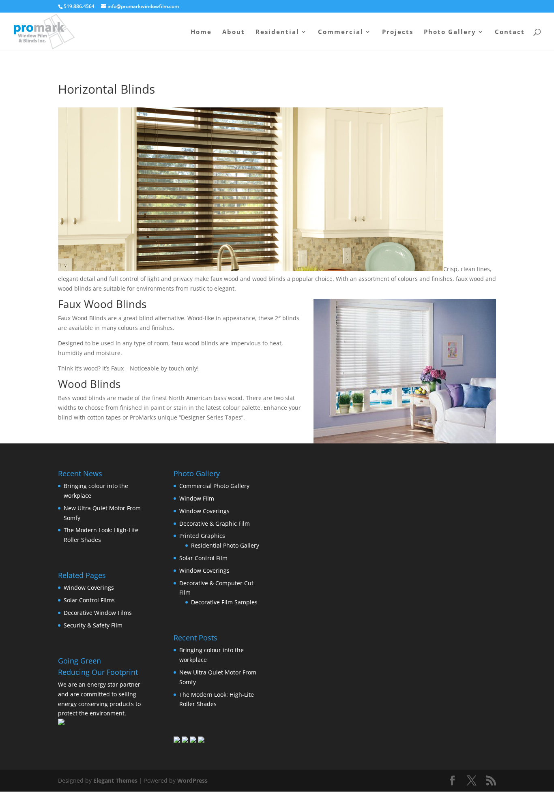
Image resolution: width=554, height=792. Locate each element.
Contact (510, 32)
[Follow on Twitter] (185, 741)
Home (201, 32)
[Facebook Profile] (177, 741)
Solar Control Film (203, 558)
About (233, 32)
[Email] (201, 741)
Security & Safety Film (93, 625)
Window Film (196, 498)
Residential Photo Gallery (225, 545)
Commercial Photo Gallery (214, 486)
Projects (397, 32)
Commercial (340, 32)
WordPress (192, 780)
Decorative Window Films (98, 612)
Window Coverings (89, 587)
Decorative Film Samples (224, 602)
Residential (277, 32)
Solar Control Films (89, 600)
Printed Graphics (202, 535)
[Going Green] (61, 723)
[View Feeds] (193, 741)
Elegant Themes (115, 780)
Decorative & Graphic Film (214, 523)
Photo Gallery (450, 32)
